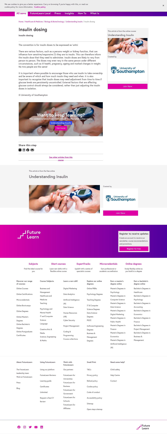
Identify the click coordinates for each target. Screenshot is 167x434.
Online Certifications (24, 294)
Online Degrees (22, 311)
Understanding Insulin (74, 21)
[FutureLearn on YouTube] (36, 427)
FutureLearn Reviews (48, 375)
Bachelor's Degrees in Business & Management (142, 336)
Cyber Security (69, 320)
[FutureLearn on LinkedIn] (41, 427)
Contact (113, 381)
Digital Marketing (70, 288)
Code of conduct (93, 392)
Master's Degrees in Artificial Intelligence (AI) (118, 344)
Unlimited (43, 392)
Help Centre (115, 375)
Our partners (68, 369)
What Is (94, 13)
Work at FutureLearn (24, 377)
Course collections (70, 339)
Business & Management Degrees (92, 337)
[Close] (163, 5)
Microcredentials (22, 300)
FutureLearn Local (40, 13)
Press (58, 13)
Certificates (44, 386)
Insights (69, 13)
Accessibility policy (94, 398)
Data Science (68, 307)
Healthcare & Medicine (34, 21)
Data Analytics (69, 294)
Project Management (71, 326)
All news (21, 13)
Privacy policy (92, 375)
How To (82, 13)
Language (43, 324)
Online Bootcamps (23, 305)
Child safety (115, 369)
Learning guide (45, 381)
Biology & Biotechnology (54, 21)
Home (21, 21)
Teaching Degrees (94, 300)
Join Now (127, 86)
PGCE (89, 320)
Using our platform (47, 369)
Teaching (43, 303)
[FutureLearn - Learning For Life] (143, 426)
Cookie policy (92, 386)
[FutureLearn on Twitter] (30, 427)
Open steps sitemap (94, 409)
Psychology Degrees (95, 294)
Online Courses (22, 288)
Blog (18, 388)
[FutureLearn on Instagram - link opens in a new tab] (24, 427)
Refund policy (92, 381)
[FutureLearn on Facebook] (19, 427)
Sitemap (90, 403)
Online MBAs (92, 288)
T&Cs (89, 369)
